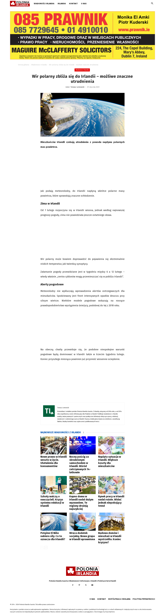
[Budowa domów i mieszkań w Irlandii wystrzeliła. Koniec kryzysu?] (111, 522)
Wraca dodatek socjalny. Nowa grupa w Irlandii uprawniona (82, 536)
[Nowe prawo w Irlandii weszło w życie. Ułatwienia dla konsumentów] (53, 445)
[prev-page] (41, 547)
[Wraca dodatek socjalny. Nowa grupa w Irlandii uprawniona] (82, 522)
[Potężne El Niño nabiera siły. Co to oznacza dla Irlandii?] (53, 522)
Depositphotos (110, 612)
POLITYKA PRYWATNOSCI (144, 599)
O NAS (84, 3)
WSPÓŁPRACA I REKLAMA (119, 599)
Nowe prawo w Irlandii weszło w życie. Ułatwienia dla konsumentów (53, 461)
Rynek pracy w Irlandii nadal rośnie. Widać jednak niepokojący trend (111, 501)
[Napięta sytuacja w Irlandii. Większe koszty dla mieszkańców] (111, 445)
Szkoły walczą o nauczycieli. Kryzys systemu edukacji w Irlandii (52, 501)
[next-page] (45, 547)
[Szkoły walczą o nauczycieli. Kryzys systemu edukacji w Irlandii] (53, 485)
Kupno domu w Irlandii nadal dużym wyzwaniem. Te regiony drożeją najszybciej (81, 503)
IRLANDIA (62, 3)
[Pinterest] (79, 585)
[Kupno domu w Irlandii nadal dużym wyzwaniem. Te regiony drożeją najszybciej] (82, 485)
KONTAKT (73, 3)
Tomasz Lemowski (77, 87)
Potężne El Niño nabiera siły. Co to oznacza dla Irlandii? (52, 536)
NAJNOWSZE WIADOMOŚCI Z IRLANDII (60, 432)
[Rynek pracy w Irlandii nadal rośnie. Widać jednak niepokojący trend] (111, 485)
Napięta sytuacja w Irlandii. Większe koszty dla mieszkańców (109, 461)
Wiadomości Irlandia (44, 3)
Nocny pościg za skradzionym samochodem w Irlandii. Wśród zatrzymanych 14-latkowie (80, 464)
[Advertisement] (82, 169)
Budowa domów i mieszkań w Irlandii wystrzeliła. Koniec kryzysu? (109, 537)
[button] (152, 4)
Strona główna (23, 65)
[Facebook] (72, 585)
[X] (85, 585)
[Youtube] (92, 585)
